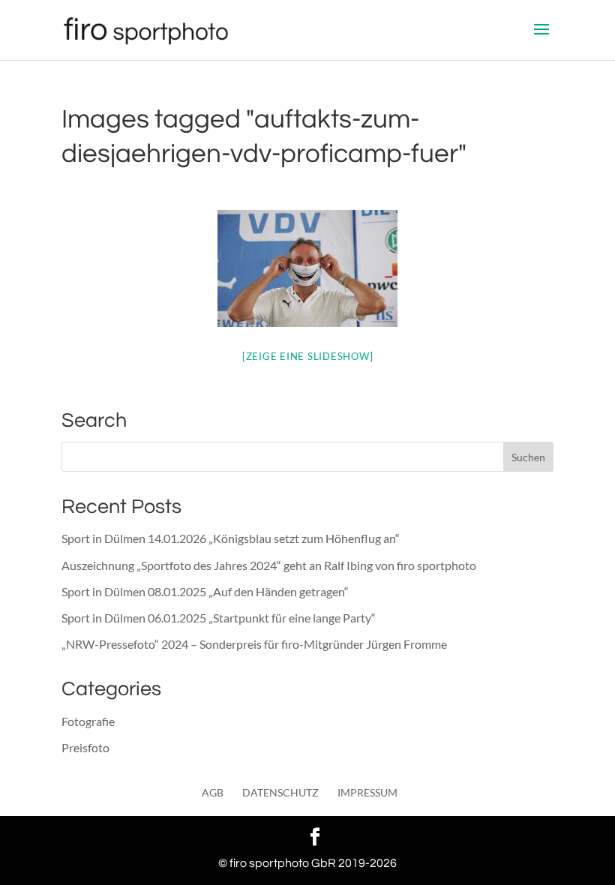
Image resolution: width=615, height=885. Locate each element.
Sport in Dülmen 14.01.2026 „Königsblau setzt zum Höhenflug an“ (231, 538)
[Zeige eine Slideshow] (308, 356)
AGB (213, 792)
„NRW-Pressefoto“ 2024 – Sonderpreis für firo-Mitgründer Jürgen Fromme (254, 644)
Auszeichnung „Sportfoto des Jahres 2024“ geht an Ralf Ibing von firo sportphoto (269, 565)
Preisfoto (86, 747)
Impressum (368, 792)
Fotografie (88, 721)
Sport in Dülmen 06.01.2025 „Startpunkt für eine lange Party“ (219, 617)
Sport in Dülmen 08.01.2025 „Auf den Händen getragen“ (205, 591)
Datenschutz (280, 792)
